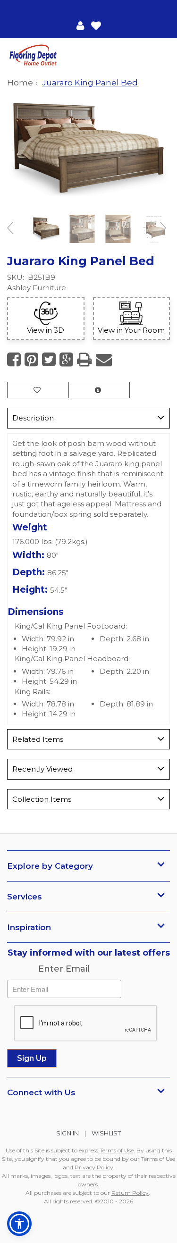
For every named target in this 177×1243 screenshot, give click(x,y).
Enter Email (64, 969)
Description (33, 417)
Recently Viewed (42, 768)
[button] (80, 25)
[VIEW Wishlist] (38, 390)
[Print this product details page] (84, 360)
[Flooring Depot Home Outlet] (48, 56)
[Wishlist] (96, 25)
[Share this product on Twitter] (49, 360)
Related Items (37, 739)
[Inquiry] (99, 390)
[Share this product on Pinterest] (31, 360)
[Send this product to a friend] (104, 360)
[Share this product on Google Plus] (66, 360)
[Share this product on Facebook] (14, 360)
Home (20, 82)
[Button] (162, 55)
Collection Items (41, 799)
